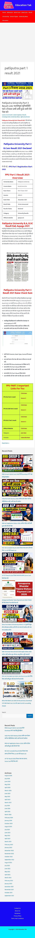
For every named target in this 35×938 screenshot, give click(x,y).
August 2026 (8, 776)
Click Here (24, 393)
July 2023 (7, 830)
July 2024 (7, 806)
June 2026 (7, 781)
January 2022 (8, 884)
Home (4, 12)
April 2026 (7, 788)
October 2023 (9, 824)
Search (4, 712)
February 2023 (9, 845)
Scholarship (5, 17)
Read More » (5, 443)
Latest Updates (17, 115)
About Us (17, 911)
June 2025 (7, 793)
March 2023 (8, 842)
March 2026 (8, 791)
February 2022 (9, 881)
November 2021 (9, 890)
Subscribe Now (25, 438)
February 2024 (9, 818)
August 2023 (8, 827)
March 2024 (8, 815)
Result (30, 12)
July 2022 (7, 866)
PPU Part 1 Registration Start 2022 (17, 168)
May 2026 (7, 784)
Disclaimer (18, 913)
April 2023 (7, 839)
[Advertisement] (17, 41)
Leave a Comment (7, 115)
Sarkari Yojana (14, 17)
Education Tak (23, 5)
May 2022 (7, 872)
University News (23, 17)
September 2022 (9, 860)
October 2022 (9, 857)
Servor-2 (23, 398)
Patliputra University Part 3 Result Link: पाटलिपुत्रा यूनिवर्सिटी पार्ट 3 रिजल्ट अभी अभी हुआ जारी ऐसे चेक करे (17, 107)
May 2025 (7, 796)
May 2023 (7, 836)
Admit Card (17, 12)
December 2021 (9, 887)
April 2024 (7, 812)
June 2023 (7, 833)
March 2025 (8, 803)
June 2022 (7, 869)
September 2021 (9, 896)
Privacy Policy (17, 916)
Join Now (23, 433)
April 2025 (7, 800)
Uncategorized (6, 117)
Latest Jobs (24, 12)
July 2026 (7, 779)
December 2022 (9, 851)
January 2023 (8, 848)
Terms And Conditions (17, 918)
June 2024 (7, 808)
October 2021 (8, 893)
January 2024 (8, 820)
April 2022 (7, 875)
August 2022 (8, 863)
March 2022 (8, 878)
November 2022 (9, 854)
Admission (10, 12)
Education (5, 21)
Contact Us (17, 908)
